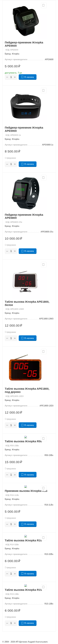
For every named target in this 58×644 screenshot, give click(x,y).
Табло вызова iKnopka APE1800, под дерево (27, 390)
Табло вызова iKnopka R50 (23, 441)
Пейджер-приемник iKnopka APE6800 (24, 216)
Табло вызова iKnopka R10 (23, 540)
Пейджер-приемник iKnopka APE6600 (24, 44)
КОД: (8, 50)
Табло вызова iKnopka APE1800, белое (27, 303)
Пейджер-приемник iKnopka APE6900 (24, 129)
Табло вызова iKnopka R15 (23, 589)
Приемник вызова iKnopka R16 (26, 490)
